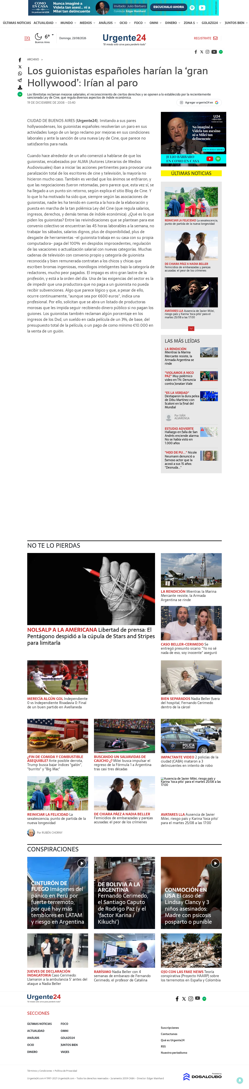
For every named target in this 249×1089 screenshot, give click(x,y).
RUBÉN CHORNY (52, 833)
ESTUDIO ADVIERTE (179, 428)
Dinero (171, 22)
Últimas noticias (17, 22)
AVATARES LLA (173, 814)
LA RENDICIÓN (175, 348)
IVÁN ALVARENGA (181, 416)
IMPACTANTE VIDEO (178, 757)
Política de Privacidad (66, 1071)
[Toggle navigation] (28, 38)
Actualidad (44, 22)
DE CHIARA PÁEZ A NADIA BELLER (122, 814)
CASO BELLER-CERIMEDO (182, 644)
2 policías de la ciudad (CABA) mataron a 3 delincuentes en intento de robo (189, 761)
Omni (154, 22)
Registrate (202, 38)
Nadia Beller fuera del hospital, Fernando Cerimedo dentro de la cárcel (190, 703)
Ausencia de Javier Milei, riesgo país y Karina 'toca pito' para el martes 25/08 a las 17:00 (189, 819)
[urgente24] (44, 1001)
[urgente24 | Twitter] (202, 52)
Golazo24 (210, 22)
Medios (86, 22)
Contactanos (169, 1034)
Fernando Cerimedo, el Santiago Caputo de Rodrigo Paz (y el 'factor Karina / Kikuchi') (123, 908)
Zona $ (190, 22)
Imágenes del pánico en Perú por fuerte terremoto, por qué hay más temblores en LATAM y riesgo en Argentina (57, 905)
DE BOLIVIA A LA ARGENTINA (119, 887)
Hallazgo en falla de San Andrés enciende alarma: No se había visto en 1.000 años (182, 437)
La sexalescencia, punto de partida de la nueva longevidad (56, 819)
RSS (163, 1046)
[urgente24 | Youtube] (214, 52)
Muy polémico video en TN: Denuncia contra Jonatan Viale (180, 379)
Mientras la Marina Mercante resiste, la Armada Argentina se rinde (179, 358)
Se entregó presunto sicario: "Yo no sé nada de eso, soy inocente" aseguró (189, 648)
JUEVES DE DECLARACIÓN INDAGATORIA (48, 973)
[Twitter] (20, 67)
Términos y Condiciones (39, 1071)
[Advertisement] (91, 361)
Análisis (106, 22)
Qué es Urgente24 (173, 1040)
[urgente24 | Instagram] (208, 52)
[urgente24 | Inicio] (217, 1058)
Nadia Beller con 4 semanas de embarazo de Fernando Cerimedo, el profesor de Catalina (122, 976)
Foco (138, 22)
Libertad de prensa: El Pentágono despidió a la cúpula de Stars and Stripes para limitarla (91, 636)
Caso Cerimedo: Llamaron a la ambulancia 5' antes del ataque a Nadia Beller (57, 979)
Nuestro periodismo (174, 1053)
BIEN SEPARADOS (176, 699)
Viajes (65, 1052)
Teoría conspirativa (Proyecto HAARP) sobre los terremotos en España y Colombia (191, 976)
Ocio (124, 22)
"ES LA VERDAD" (177, 392)
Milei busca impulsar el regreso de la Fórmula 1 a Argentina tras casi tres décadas (122, 765)
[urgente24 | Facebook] (196, 52)
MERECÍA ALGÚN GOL (45, 699)
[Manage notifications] (240, 1080)
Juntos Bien (235, 22)
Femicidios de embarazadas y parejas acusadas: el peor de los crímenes (123, 820)
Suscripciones (170, 1028)
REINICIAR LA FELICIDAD (48, 814)
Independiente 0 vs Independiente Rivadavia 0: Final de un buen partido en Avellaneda (57, 703)
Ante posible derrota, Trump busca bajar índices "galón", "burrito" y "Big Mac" (55, 765)
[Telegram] (20, 80)
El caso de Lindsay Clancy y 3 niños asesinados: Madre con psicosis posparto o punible (188, 908)
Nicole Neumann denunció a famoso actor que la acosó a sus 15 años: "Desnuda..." (181, 460)
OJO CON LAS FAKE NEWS (182, 972)
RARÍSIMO (103, 972)
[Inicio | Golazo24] (221, 52)
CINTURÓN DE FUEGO (49, 886)
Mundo (67, 22)
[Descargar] (20, 87)
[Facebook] (20, 60)
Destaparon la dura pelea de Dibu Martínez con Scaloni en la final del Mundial (182, 402)
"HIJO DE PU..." (176, 452)
